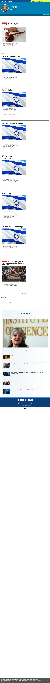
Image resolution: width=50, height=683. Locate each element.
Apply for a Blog (46, 14)
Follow (11, 9)
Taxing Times (7, 193)
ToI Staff (25, 350)
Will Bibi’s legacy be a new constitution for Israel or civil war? (13, 263)
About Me (11, 14)
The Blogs (12, 4)
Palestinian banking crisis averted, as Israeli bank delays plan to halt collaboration (24, 363)
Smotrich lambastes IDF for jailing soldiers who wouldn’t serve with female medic (24, 389)
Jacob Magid (12, 356)
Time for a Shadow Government (9, 158)
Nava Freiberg (13, 373)
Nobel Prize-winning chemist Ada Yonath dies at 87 (25, 349)
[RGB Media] (25, 408)
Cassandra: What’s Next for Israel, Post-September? (12, 55)
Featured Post (5, 261)
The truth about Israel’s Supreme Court (11, 24)
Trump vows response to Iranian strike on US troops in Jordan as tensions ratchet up (24, 355)
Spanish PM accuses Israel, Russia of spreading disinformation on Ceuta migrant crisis (25, 381)
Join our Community (36, 1)
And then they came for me (12, 123)
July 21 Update (7, 90)
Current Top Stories (25, 315)
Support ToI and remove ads (45, 1)
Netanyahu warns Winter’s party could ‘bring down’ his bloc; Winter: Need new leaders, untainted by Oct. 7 (27, 372)
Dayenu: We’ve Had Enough (12, 227)
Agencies (15, 356)
